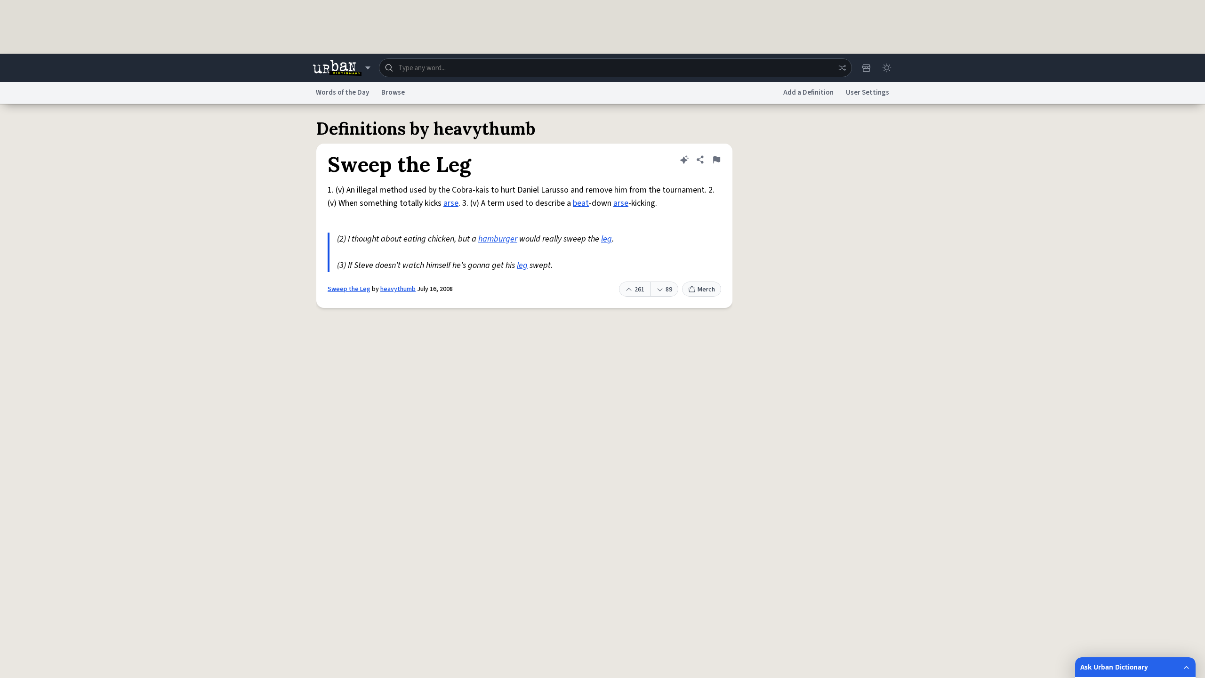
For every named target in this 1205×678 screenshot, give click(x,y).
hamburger (497, 239)
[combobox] (615, 67)
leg (606, 239)
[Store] (866, 67)
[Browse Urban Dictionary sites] (341, 68)
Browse (393, 92)
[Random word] (842, 67)
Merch (706, 289)
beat (581, 203)
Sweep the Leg (349, 289)
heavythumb (398, 289)
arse (450, 203)
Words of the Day (342, 92)
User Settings (867, 92)
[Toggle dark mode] (886, 67)
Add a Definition (808, 92)
